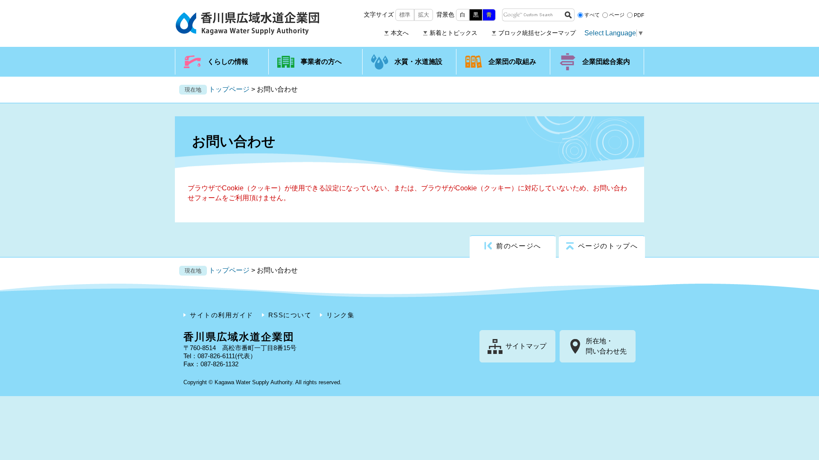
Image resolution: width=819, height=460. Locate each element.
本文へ (400, 32)
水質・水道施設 (418, 61)
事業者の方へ (321, 61)
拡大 (423, 15)
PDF (639, 15)
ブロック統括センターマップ (537, 32)
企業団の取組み (512, 61)
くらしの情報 (227, 61)
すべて (592, 15)
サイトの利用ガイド (221, 315)
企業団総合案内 (606, 61)
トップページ (229, 89)
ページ (616, 15)
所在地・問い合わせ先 (606, 346)
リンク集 (340, 315)
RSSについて (290, 315)
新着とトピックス (453, 32)
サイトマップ (525, 346)
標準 (404, 15)
